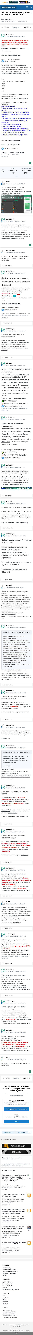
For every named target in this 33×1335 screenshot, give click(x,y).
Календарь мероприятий (10, 1271)
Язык (4, 1325)
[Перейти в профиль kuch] (3, 903)
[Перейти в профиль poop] (3, 1058)
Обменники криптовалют (19, 21)
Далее (26, 27)
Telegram (5, 1301)
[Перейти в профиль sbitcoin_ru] (3, 35)
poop (8, 1057)
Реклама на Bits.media (9, 1312)
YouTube (5, 1303)
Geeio (8, 182)
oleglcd (9, 585)
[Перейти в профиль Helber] (29, 1176)
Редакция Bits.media (8, 1314)
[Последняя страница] (30, 27)
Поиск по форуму (8, 1285)
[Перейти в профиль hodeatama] (3, 251)
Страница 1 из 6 (16, 27)
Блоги (4, 1275)
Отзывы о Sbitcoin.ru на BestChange (12, 152)
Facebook (5, 1298)
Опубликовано (15, 36)
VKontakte (5, 1299)
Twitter (5, 1296)
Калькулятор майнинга (9, 1273)
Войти (16, 1121)
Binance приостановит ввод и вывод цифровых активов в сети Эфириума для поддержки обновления (13, 1211)
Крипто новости (7, 1267)
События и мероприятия (10, 1317)
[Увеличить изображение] (2, 61)
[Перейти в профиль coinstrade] (3, 726)
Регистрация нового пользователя (16, 1109)
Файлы (5, 1287)
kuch (8, 902)
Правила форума (8, 1282)
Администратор (7, 1310)
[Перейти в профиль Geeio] (3, 183)
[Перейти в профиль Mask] (29, 1227)
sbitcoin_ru (8, 19)
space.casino (10, 513)
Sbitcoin (4, 48)
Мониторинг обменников (10, 1269)
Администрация (7, 1283)
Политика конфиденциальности (19, 1325)
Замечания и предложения (11, 1289)
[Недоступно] (16, 203)
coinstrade (10, 725)
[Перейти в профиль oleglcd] (3, 586)
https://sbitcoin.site (14, 55)
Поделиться (8, 1132)
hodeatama (10, 250)
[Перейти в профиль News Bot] (29, 1195)
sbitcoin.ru (4, 350)
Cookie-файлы (16, 1326)
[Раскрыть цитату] (4, 632)
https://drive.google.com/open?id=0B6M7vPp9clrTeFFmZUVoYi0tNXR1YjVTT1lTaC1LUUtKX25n (16, 616)
